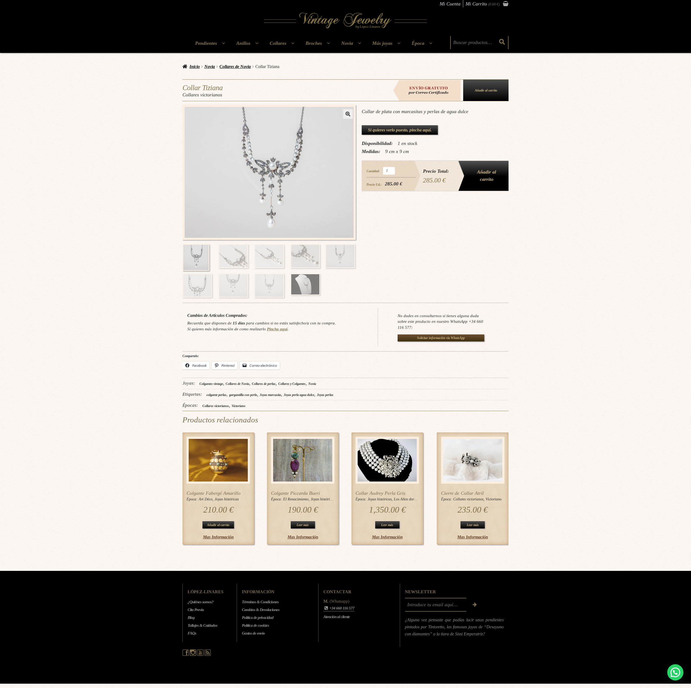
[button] (348, 114)
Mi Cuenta (450, 3)
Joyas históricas (227, 499)
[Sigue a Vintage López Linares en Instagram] (193, 654)
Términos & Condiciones (260, 602)
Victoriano (238, 406)
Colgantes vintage (211, 384)
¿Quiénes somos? (201, 602)
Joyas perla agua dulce (299, 395)
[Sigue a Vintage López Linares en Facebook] (186, 654)
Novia (347, 43)
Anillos (243, 43)
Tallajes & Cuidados (202, 625)
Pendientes (206, 43)
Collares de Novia (235, 66)
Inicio (194, 66)
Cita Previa (196, 610)
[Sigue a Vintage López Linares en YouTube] (200, 654)
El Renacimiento (296, 499)
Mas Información (218, 537)
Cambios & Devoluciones (260, 610)
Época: (193, 499)
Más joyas (382, 43)
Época (418, 43)
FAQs (192, 633)
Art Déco (205, 499)
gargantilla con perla (243, 395)
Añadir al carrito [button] (218, 525)
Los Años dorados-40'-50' (413, 499)
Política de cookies (255, 625)
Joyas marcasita (270, 395)
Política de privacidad (257, 617)
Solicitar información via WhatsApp (441, 338)
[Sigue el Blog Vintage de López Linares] (207, 654)
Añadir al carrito (486, 90)
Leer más (303, 525)
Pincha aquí (277, 329)
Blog (191, 617)
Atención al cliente (336, 617)
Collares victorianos (215, 406)
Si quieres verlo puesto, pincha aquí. (400, 130)
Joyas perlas (325, 395)
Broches (314, 43)
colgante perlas (216, 395)
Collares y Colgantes (292, 384)
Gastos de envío (253, 633)
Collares (278, 43)
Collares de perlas (264, 384)
